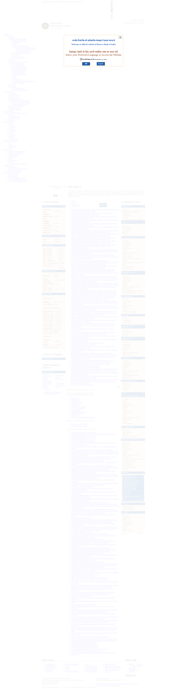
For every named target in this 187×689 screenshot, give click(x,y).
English (100, 64)
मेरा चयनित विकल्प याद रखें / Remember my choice (94, 59)
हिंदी (86, 64)
